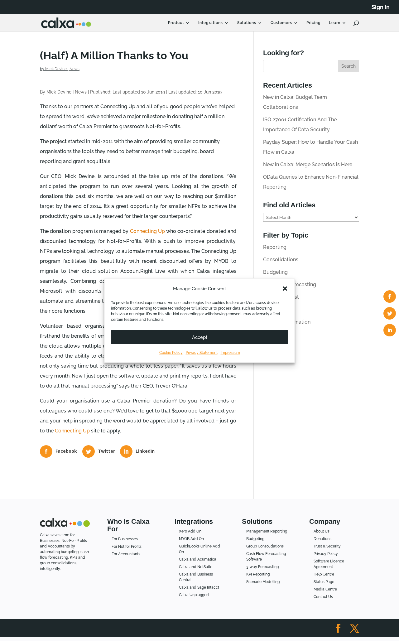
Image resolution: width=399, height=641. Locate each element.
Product (176, 23)
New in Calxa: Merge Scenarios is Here (307, 164)
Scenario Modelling (263, 582)
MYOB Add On (191, 539)
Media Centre (325, 589)
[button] (285, 289)
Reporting (274, 247)
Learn (334, 23)
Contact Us (323, 597)
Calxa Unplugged (194, 595)
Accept (199, 337)
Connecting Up (147, 231)
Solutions (246, 23)
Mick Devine (56, 69)
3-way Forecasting (262, 567)
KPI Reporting (258, 574)
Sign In (381, 7)
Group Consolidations (265, 546)
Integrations (210, 23)
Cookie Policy (171, 352)
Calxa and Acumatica (197, 559)
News (74, 69)
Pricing (313, 23)
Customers (281, 23)
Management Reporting (266, 531)
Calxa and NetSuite (195, 567)
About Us (321, 531)
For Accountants (126, 554)
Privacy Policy (326, 554)
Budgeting (275, 272)
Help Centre (324, 574)
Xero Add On (190, 531)
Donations (322, 539)
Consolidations (280, 260)
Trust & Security (327, 546)
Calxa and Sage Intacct (199, 587)
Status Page (324, 582)
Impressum (230, 352)
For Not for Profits (127, 546)
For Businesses (125, 539)
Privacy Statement (202, 352)
